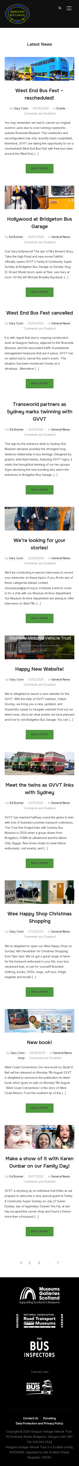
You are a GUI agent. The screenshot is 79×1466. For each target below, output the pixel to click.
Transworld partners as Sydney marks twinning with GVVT (39, 411)
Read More (39, 168)
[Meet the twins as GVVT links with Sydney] (39, 754)
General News (60, 237)
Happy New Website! (39, 669)
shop (21, 1058)
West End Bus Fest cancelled (39, 313)
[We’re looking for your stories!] (39, 509)
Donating (49, 1418)
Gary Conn (21, 108)
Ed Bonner (16, 237)
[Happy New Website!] (39, 638)
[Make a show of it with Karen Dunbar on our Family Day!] (39, 1127)
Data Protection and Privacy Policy (39, 1423)
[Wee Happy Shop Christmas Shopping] (39, 883)
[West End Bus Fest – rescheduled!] (39, 59)
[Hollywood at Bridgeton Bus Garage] (39, 188)
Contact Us (30, 1418)
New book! (39, 1042)
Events (61, 108)
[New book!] (39, 1011)
